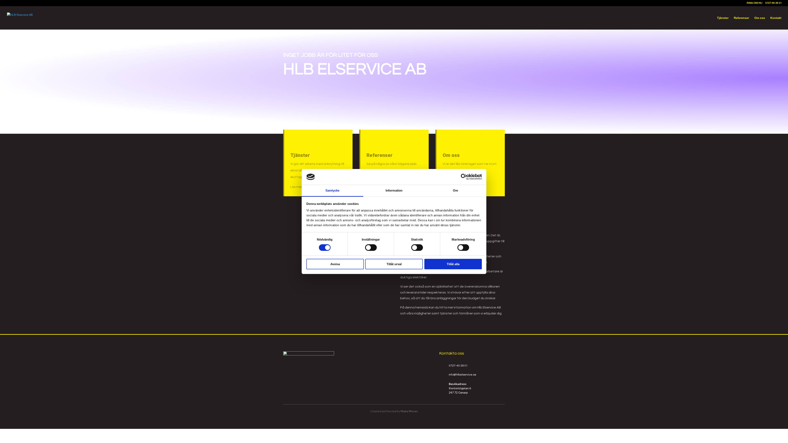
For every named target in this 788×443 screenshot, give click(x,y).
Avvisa (335, 264)
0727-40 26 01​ (458, 365)
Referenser (741, 17)
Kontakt (775, 17)
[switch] (371, 247)
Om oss (759, 17)
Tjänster (722, 17)
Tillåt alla (453, 264)
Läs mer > (297, 186)
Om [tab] (455, 190)
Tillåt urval (394, 264)
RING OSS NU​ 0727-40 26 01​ (764, 3)
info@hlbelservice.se (462, 374)
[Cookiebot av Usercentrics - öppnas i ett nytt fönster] (464, 177)
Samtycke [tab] (332, 190)
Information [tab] (394, 190)
